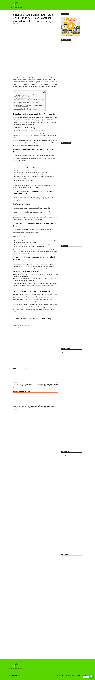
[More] (34, 29)
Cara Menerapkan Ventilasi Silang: (22, 95)
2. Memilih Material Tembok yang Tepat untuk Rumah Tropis (26, 96)
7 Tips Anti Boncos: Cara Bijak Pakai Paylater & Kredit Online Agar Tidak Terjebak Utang (48, 385)
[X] (25, 29)
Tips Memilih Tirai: (19, 103)
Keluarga (27, 368)
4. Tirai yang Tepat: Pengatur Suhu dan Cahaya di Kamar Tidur (27, 102)
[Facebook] (22, 29)
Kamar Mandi (21, 368)
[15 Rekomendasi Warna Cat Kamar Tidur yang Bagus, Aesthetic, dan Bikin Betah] (51, 399)
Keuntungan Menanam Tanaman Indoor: (23, 106)
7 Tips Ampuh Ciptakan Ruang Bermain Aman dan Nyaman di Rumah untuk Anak (35, 406)
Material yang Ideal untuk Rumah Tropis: (23, 98)
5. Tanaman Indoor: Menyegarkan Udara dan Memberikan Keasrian (28, 105)
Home (14, 11)
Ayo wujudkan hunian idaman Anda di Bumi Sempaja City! (26, 109)
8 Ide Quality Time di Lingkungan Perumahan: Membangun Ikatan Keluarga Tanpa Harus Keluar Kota (23, 386)
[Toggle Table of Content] (42, 92)
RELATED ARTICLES (18, 391)
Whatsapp (26, 325)
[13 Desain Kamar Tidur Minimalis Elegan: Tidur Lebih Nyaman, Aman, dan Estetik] (20, 399)
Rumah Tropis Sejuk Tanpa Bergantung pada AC (24, 108)
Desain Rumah (19, 11)
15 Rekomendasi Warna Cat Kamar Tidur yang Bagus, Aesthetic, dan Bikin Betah (50, 406)
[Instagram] (82, 671)
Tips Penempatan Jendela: (21, 100)
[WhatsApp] (31, 29)
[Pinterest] (28, 29)
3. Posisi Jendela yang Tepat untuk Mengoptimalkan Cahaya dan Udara (29, 99)
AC (17, 368)
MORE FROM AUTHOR (27, 391)
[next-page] (16, 410)
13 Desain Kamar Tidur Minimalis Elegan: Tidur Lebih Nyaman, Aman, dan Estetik (19, 406)
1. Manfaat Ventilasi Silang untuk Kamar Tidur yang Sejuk (26, 94)
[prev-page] (14, 410)
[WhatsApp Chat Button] (92, 677)
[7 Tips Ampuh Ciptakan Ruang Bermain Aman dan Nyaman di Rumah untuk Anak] (35, 399)
